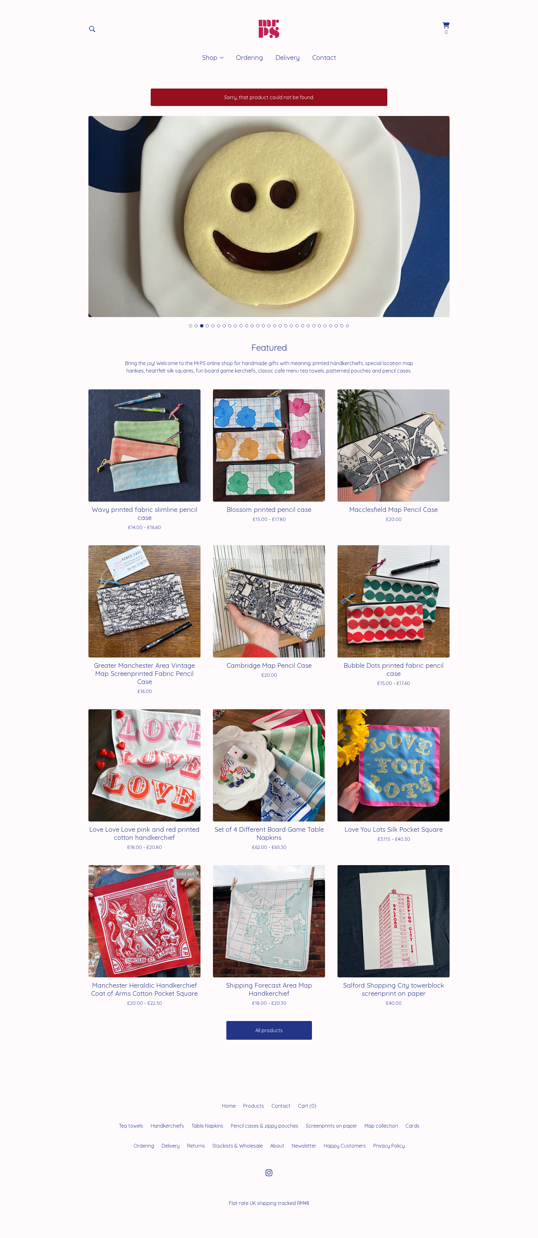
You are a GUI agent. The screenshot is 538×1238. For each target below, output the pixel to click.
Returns (196, 1146)
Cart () (307, 1106)
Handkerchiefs (167, 1126)
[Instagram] (269, 1173)
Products (253, 1106)
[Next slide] (441, 211)
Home (229, 1106)
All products (269, 1030)
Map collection (381, 1126)
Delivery (288, 57)
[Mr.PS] (269, 29)
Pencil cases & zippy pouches (264, 1126)
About (277, 1146)
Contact (324, 57)
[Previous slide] (97, 211)
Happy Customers (345, 1146)
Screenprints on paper (331, 1126)
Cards (412, 1126)
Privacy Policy (389, 1146)
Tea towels (131, 1126)
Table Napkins (207, 1126)
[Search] (92, 29)
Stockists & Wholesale (237, 1146)
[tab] (190, 325)
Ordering (249, 57)
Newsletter (304, 1146)
